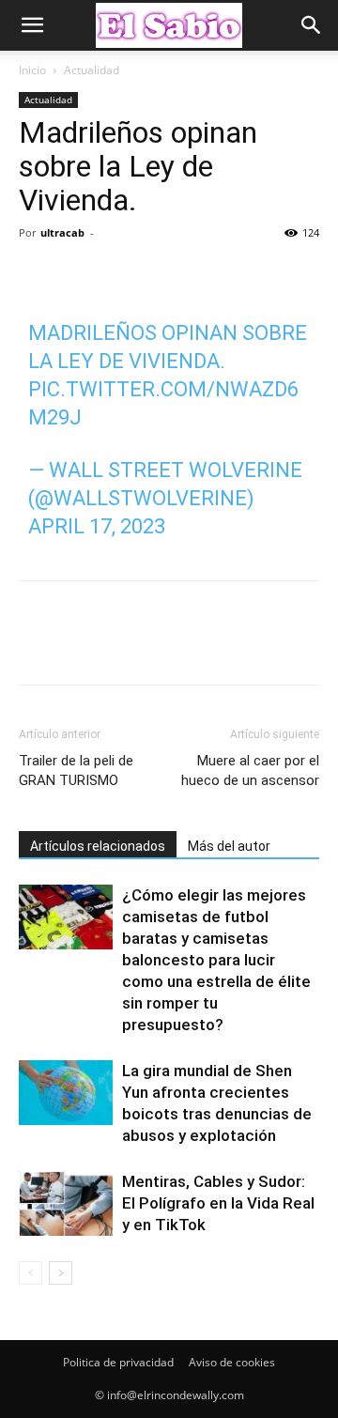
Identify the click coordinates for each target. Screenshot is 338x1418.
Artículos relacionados (97, 846)
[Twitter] (81, 275)
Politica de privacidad (118, 1362)
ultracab (62, 232)
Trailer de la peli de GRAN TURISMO (76, 770)
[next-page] (60, 1273)
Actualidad (91, 70)
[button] (32, 25)
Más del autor (229, 846)
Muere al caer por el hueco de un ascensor (250, 770)
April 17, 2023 (96, 526)
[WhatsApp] (167, 275)
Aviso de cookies (232, 1362)
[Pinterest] (124, 275)
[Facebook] (37, 275)
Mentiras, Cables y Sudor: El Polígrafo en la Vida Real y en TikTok (218, 1203)
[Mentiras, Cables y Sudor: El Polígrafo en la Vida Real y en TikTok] (66, 1203)
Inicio (32, 70)
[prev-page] (30, 1273)
